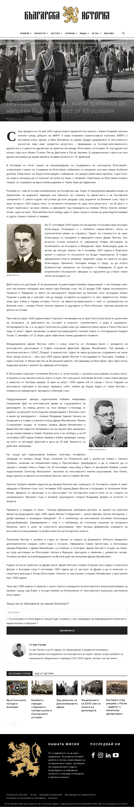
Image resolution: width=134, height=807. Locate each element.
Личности (40, 33)
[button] (123, 33)
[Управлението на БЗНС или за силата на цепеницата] (91, 687)
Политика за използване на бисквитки (26, 798)
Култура (55, 33)
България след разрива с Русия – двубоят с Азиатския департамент (116, 707)
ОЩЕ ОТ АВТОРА (43, 673)
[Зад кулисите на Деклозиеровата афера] (67, 687)
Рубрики (24, 33)
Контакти (53, 798)
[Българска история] (67, 14)
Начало (10, 43)
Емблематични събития (41, 43)
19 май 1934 (45, 131)
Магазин (109, 33)
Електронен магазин (17, 794)
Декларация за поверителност (80, 794)
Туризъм (70, 33)
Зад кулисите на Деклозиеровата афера (66, 704)
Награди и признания (51, 794)
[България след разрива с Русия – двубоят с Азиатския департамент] (116, 687)
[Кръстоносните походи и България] (17, 687)
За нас (95, 33)
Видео (83, 33)
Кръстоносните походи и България (16, 704)
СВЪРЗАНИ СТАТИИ (19, 673)
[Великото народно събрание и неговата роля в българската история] (42, 687)
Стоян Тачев (37, 644)
